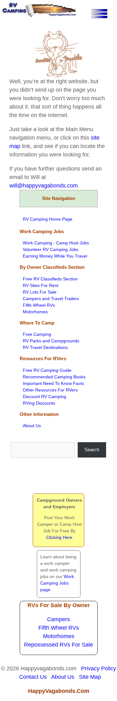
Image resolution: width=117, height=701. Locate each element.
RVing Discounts (39, 403)
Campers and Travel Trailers (51, 298)
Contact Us (33, 677)
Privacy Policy (98, 668)
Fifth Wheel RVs (58, 628)
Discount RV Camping (44, 396)
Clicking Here (59, 537)
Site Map (90, 677)
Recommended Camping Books (54, 376)
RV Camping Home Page (47, 219)
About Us (32, 425)
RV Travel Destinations (45, 347)
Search (92, 449)
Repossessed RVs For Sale (58, 645)
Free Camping (37, 334)
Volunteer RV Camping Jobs (50, 249)
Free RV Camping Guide (47, 370)
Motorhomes (35, 311)
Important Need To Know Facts (53, 383)
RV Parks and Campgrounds (51, 340)
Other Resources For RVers (50, 389)
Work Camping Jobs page (57, 583)
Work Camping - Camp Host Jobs (56, 242)
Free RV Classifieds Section (50, 278)
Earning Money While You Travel (55, 255)
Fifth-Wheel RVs (39, 305)
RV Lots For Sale (39, 291)
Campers (58, 619)
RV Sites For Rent (40, 285)
